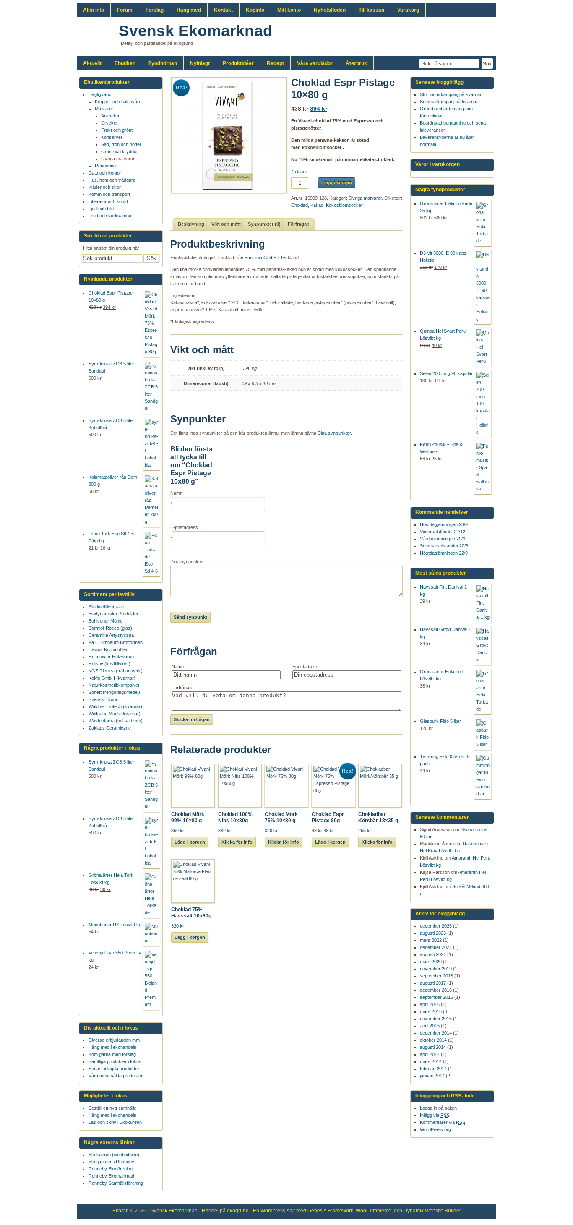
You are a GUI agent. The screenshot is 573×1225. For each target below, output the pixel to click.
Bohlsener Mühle (105, 620)
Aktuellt (92, 63)
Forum (125, 10)
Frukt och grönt (117, 130)
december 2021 (436, 947)
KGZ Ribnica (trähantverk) (116, 670)
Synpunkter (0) (264, 224)
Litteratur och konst (108, 201)
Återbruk (356, 63)
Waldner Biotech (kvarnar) (115, 706)
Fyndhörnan (162, 63)
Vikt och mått (226, 224)
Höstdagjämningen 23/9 (444, 524)
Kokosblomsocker (344, 205)
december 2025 (436, 925)
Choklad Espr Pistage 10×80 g (111, 296)
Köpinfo (255, 10)
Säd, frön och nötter (121, 144)
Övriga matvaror (365, 198)
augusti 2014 (433, 1047)
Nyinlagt (200, 63)
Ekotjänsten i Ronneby (111, 1161)
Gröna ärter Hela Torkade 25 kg (446, 207)
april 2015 (430, 1025)
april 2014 (430, 1054)
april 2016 (430, 1004)
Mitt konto (289, 10)
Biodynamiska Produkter (113, 613)
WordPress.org (435, 1129)
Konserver (111, 137)
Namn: (178, 666)
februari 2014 (433, 1068)
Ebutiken (125, 63)
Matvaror (104, 108)
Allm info (93, 10)
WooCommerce (373, 1211)
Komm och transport (109, 194)
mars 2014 (431, 1061)
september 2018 (436, 975)
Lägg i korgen (336, 182)
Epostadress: (306, 666)
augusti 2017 (433, 982)
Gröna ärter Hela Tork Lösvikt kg (442, 675)
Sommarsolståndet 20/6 (444, 545)
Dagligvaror (100, 94)
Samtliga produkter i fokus (115, 1061)
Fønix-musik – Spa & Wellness (441, 448)
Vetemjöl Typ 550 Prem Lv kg (115, 956)
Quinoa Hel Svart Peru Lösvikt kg (443, 334)
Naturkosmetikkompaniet (114, 685)
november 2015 (436, 1018)
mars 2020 (431, 961)
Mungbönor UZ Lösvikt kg (115, 924)
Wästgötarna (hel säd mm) (116, 720)
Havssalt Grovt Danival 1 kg (445, 633)
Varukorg (408, 10)
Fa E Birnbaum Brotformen (116, 642)
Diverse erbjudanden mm (114, 1040)
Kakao (316, 205)
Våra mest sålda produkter (116, 1075)
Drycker (109, 122)
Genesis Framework (330, 1211)
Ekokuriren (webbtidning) (114, 1154)
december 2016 (436, 990)
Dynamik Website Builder (432, 1211)
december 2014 (436, 1032)
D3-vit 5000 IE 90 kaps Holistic (443, 256)
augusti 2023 (433, 933)
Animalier (110, 115)
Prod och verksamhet (111, 215)
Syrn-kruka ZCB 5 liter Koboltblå (111, 424)
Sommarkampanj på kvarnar (449, 101)
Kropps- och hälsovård (118, 101)
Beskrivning (191, 224)
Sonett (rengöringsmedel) (114, 692)
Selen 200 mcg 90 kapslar (446, 373)
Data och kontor (105, 172)
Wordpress (272, 1211)
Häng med (189, 10)
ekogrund (238, 1211)
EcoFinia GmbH (261, 257)
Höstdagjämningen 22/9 (444, 552)
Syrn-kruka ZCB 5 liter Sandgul (111, 367)
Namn (176, 492)
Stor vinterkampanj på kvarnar (451, 94)
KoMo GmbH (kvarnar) (112, 677)
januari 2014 (432, 1075)
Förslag (155, 10)
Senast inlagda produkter (114, 1068)
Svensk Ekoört (104, 699)
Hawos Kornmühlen (108, 649)
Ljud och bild (101, 208)
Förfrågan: (182, 687)
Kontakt (223, 10)
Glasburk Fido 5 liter (440, 721)
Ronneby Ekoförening (111, 1168)
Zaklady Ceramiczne (110, 727)
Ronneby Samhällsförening (116, 1183)
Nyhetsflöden (330, 10)
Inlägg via (435, 1115)
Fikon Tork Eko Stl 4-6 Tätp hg (111, 537)
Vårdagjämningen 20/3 (442, 538)
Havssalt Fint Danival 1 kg (443, 590)
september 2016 (436, 997)
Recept (275, 63)
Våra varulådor (315, 63)
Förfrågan (299, 224)
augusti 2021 (433, 954)
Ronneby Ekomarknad (111, 1175)
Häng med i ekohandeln (112, 1047)
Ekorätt (120, 1211)
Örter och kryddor (119, 151)
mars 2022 (431, 940)
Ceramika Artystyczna (111, 635)
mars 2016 (431, 1011)
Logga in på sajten (438, 1107)
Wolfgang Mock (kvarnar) (115, 713)
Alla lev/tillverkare (106, 606)
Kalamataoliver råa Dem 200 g (113, 480)
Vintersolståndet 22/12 (442, 531)
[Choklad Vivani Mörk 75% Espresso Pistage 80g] (226, 135)
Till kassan (371, 10)
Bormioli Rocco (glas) (110, 628)
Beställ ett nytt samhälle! (113, 1107)
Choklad (299, 205)
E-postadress (184, 527)
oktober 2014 (433, 1040)
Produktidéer (238, 63)
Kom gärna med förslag (112, 1054)
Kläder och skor (105, 187)
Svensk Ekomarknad (196, 30)
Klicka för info (237, 841)
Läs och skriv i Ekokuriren (115, 1122)
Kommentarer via (442, 1122)
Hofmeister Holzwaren (111, 656)
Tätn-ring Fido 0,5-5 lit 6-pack (445, 760)
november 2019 (436, 968)
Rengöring (105, 165)
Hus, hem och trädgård (112, 179)
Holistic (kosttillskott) (109, 663)
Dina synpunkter (334, 432)
